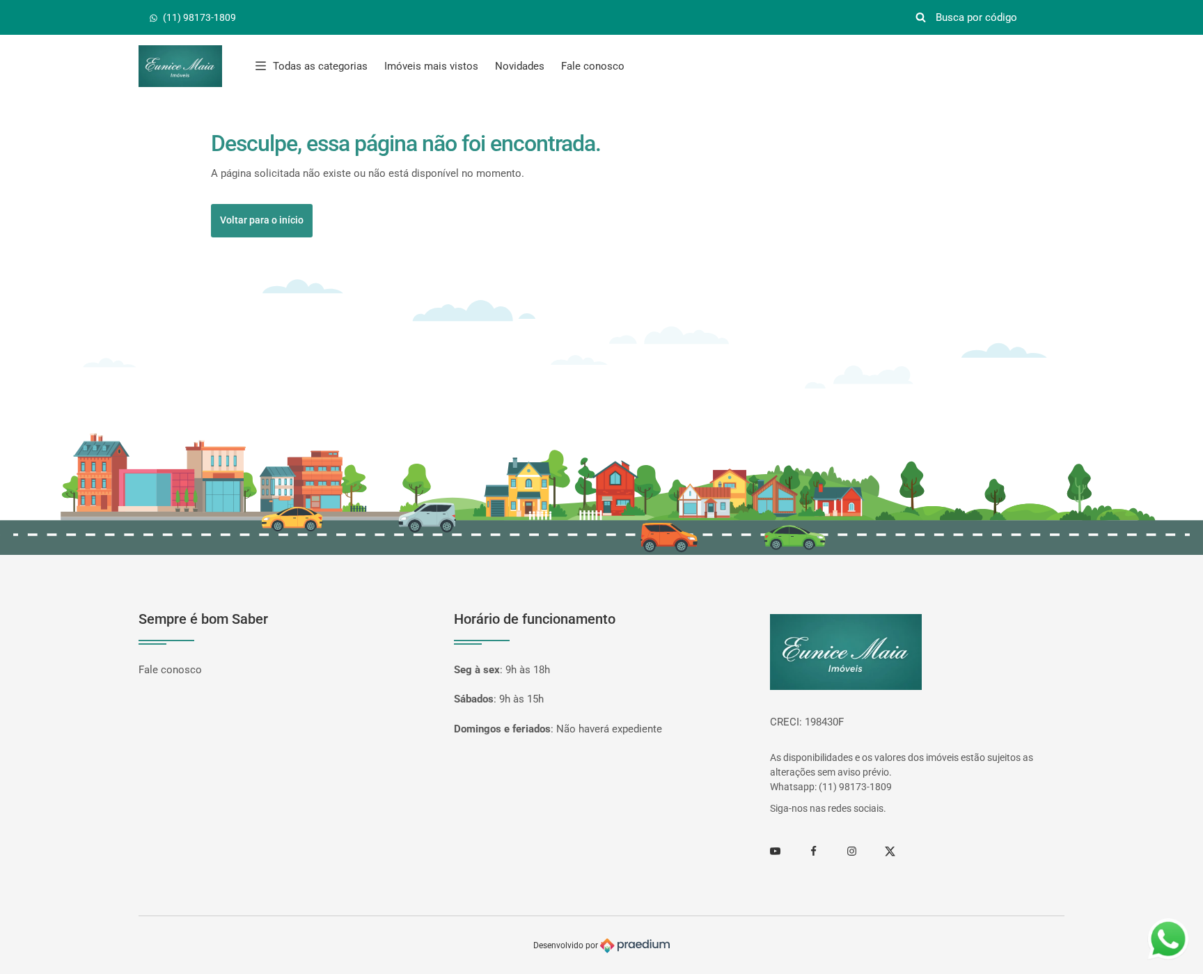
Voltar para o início (262, 220)
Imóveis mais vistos (431, 66)
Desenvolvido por (566, 945)
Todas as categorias (320, 66)
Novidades (519, 66)
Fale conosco (592, 66)
